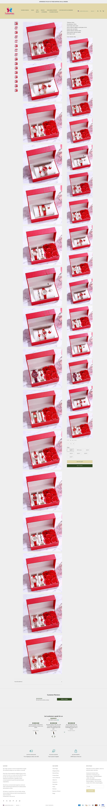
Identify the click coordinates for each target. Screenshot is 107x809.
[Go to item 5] (16, 41)
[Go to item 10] (16, 63)
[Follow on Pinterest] (13, 800)
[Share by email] (75, 440)
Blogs (54, 793)
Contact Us (55, 782)
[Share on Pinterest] (74, 440)
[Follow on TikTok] (16, 800)
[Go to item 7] (16, 50)
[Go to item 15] (16, 86)
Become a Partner (56, 791)
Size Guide (55, 784)
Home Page (55, 768)
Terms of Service (56, 777)
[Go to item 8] (16, 54)
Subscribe (90, 790)
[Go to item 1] (16, 23)
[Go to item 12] (16, 72)
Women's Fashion (25, 10)
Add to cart (80, 461)
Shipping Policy (56, 771)
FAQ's (54, 786)
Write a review (64, 699)
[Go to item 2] (16, 28)
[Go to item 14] (16, 81)
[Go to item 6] (16, 45)
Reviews (54, 789)
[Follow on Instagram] (10, 800)
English (92, 11)
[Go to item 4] (16, 37)
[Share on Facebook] (70, 440)
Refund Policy (56, 773)
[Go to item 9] (16, 59)
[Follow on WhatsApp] (19, 800)
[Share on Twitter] (72, 440)
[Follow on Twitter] (6, 800)
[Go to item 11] (16, 68)
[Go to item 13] (16, 77)
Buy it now (80, 465)
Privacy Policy (56, 775)
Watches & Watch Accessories (66, 10)
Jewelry (43, 10)
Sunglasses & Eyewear (52, 10)
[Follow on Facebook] (3, 800)
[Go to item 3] (16, 32)
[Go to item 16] (16, 90)
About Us (55, 780)
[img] (53, 718)
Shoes (32, 10)
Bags (37, 10)
